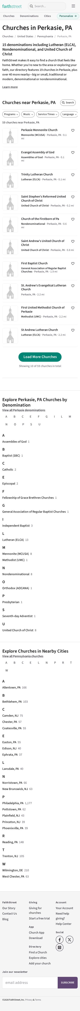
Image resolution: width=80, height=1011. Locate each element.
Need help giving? (62, 915)
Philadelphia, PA (12, 803)
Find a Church (38, 952)
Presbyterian (10, 602)
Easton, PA (9, 742)
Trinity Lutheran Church (40, 180)
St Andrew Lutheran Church (40, 336)
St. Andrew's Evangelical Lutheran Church (40, 291)
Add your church (40, 963)
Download (36, 938)
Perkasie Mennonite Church (40, 136)
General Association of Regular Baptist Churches (34, 511)
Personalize (68, 16)
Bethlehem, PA (12, 701)
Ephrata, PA (10, 754)
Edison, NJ (9, 748)
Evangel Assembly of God (40, 158)
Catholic (7, 469)
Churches (8, 16)
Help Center (63, 924)
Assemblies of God (14, 441)
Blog (5, 919)
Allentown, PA (11, 687)
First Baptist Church (40, 269)
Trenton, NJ (10, 856)
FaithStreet (12, 6)
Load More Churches (40, 357)
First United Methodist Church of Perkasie (40, 313)
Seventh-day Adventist (17, 616)
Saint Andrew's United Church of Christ (40, 247)
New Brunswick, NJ (15, 789)
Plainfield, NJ (11, 815)
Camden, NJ (10, 715)
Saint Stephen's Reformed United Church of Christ (40, 202)
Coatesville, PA (12, 728)
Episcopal (8, 483)
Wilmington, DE (12, 870)
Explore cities (38, 958)
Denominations (29, 16)
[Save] (73, 130)
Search (70, 103)
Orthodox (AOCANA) (15, 588)
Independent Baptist (16, 525)
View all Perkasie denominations (23, 410)
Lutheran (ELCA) (13, 540)
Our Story (8, 908)
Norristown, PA (12, 782)
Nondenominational (15, 574)
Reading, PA (10, 842)
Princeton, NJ (11, 822)
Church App (36, 932)
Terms (38, 999)
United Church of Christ (17, 630)
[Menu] (73, 6)
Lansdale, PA (10, 768)
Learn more (10, 87)
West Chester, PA (13, 876)
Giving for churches (35, 910)
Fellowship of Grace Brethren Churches (28, 497)
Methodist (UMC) (13, 560)
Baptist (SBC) (11, 455)
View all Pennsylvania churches (22, 656)
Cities (47, 16)
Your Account (64, 908)
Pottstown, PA (11, 809)
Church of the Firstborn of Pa (40, 225)
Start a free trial (39, 918)
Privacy (29, 999)
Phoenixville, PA (12, 828)
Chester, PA (9, 722)
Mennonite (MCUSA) (15, 553)
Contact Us (9, 913)
